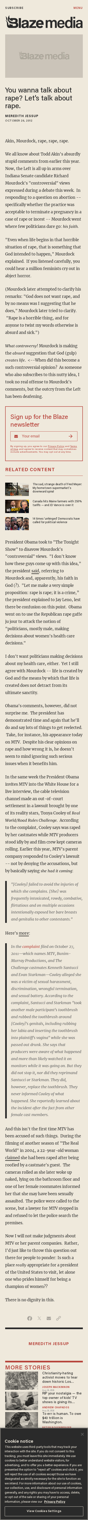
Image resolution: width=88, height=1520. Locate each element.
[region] (44, 1474)
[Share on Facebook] (29, 1318)
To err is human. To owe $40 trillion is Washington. (61, 1418)
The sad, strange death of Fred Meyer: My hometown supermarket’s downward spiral (57, 488)
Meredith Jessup (21, 116)
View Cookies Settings (44, 1511)
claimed (12, 1157)
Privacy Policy (56, 446)
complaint (31, 946)
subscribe (14, 8)
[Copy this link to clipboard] (58, 1318)
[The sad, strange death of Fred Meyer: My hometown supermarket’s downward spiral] (17, 488)
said (35, 571)
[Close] (82, 1434)
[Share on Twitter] (39, 1318)
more (24, 933)
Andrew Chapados (55, 1407)
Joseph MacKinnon (56, 1387)
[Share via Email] (48, 1318)
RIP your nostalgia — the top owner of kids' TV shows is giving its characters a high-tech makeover (62, 1398)
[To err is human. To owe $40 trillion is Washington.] (21, 1420)
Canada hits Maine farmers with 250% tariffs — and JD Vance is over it (57, 503)
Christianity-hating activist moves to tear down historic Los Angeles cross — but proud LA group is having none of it (62, 1378)
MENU (78, 8)
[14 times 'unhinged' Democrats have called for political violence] (17, 523)
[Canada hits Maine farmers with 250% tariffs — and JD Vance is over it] (17, 506)
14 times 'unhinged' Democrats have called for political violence (56, 520)
